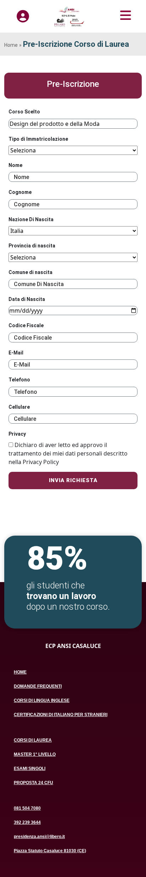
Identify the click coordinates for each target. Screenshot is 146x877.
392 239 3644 (27, 822)
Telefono (19, 379)
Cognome (20, 192)
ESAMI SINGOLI (29, 768)
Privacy (17, 434)
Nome (15, 165)
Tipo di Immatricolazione (38, 139)
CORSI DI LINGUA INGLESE (41, 700)
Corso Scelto (24, 111)
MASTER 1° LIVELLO (35, 754)
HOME (20, 672)
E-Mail (16, 353)
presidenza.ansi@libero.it (39, 836)
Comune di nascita (30, 272)
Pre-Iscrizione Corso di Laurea (76, 44)
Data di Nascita (27, 299)
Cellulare (19, 407)
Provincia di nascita (32, 245)
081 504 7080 (27, 808)
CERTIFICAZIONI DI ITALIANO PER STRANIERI (60, 714)
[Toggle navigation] (114, 15)
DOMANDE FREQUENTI (38, 686)
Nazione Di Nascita (31, 219)
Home (11, 45)
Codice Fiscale (26, 325)
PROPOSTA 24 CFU (33, 782)
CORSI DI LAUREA (33, 740)
